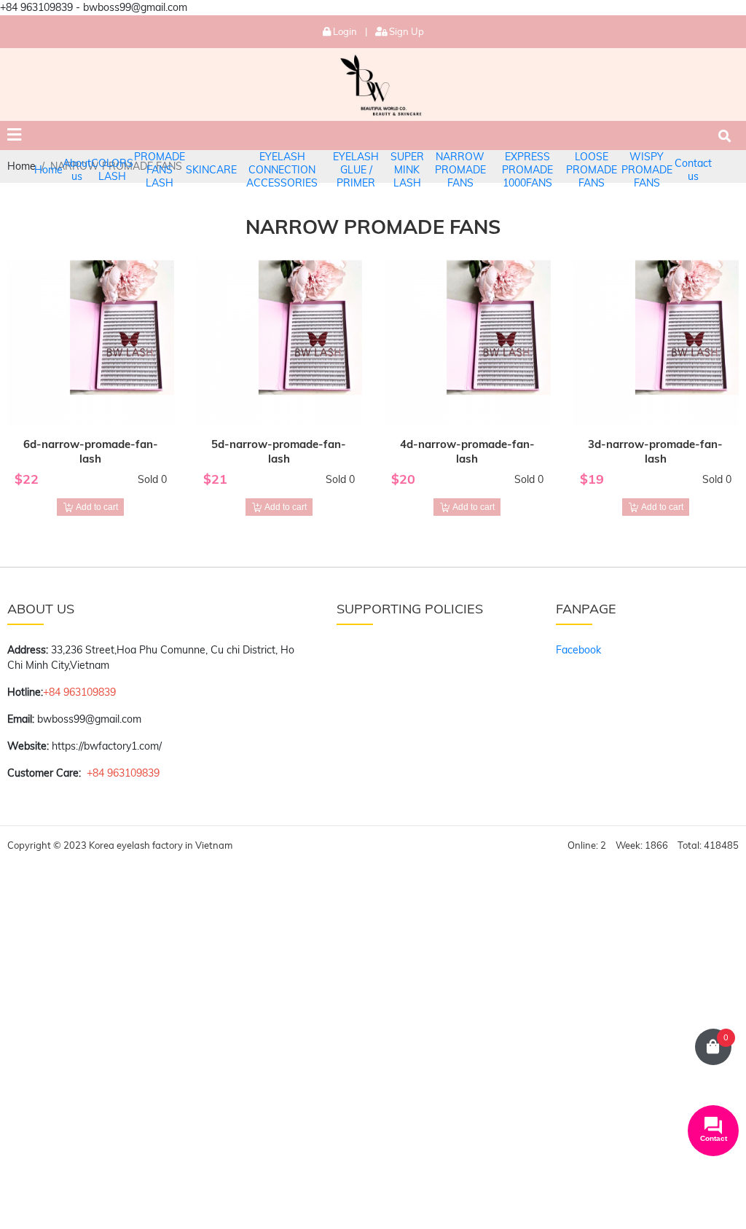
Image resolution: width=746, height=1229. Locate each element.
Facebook (578, 649)
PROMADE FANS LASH (159, 169)
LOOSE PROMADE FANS (591, 169)
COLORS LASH (112, 170)
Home (48, 169)
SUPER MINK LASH (407, 169)
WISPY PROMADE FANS (646, 169)
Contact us (693, 170)
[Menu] (14, 135)
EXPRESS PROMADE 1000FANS (527, 169)
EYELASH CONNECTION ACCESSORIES (282, 169)
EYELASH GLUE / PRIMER (356, 169)
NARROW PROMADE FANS (460, 169)
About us (77, 170)
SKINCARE (211, 169)
